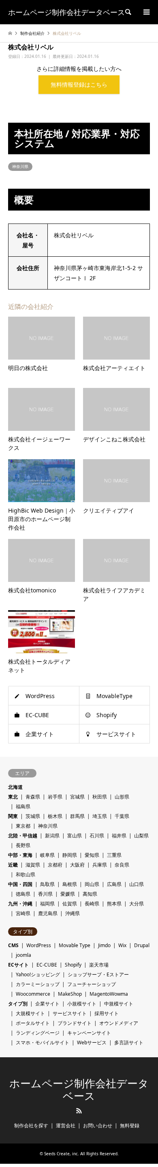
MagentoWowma (109, 993)
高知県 (90, 893)
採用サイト (106, 1013)
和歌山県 (25, 874)
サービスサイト (116, 734)
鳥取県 (47, 884)
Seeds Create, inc (61, 1153)
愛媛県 (67, 893)
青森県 (33, 796)
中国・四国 (20, 884)
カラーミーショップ (38, 984)
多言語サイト (128, 1042)
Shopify (106, 715)
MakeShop (70, 993)
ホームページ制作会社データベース (79, 1090)
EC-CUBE (37, 715)
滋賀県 (33, 864)
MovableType (114, 696)
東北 (13, 796)
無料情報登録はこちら (79, 84)
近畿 (13, 864)
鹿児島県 (48, 913)
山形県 (122, 796)
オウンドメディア (118, 1023)
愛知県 (92, 855)
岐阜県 (47, 855)
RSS (79, 1111)
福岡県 (47, 903)
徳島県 (23, 893)
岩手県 (55, 796)
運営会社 (65, 1125)
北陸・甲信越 (22, 835)
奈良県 (122, 864)
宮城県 (77, 796)
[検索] (127, 12)
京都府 (55, 864)
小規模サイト (81, 1003)
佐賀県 (69, 903)
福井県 (119, 835)
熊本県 (114, 903)
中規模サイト (118, 1003)
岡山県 (92, 884)
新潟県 (52, 835)
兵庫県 (99, 864)
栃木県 (55, 816)
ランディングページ (38, 1032)
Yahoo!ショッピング (38, 974)
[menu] (146, 12)
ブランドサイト (75, 1023)
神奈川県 (20, 166)
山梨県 (141, 835)
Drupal (141, 945)
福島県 (23, 806)
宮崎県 (23, 913)
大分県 (136, 903)
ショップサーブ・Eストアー (98, 974)
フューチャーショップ (91, 984)
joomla (23, 955)
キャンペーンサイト (89, 1032)
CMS (13, 945)
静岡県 (69, 855)
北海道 (15, 787)
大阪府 (77, 864)
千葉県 (122, 816)
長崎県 (92, 903)
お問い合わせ (97, 1125)
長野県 (23, 845)
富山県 (74, 835)
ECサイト (18, 964)
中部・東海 (20, 855)
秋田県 (99, 796)
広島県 (114, 884)
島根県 (69, 884)
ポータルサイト (33, 1023)
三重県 (114, 855)
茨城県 (33, 816)
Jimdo (104, 945)
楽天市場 (99, 964)
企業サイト (40, 734)
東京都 (23, 825)
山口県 (136, 884)
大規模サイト (30, 1013)
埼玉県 (99, 816)
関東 (13, 816)
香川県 (45, 893)
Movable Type (74, 945)
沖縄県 (72, 913)
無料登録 (129, 1125)
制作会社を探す (31, 1125)
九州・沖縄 (20, 903)
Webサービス (92, 1042)
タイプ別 (18, 1003)
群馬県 (77, 816)
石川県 (97, 835)
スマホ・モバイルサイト (42, 1042)
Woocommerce (33, 993)
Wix (122, 945)
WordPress (40, 696)
